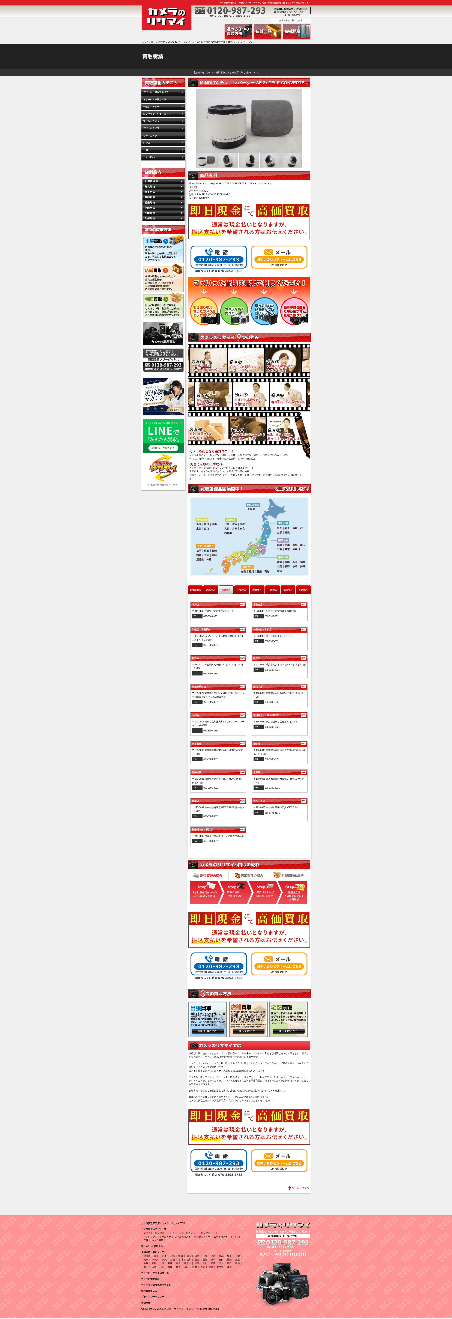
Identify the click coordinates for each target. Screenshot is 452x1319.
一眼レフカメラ (151, 106)
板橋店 (218, 801)
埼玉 (229, 1256)
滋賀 (146, 1263)
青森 (156, 1256)
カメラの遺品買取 (150, 1279)
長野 (205, 1259)
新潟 (164, 1259)
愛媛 (213, 1263)
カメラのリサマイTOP (153, 42)
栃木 (213, 1256)
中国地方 (272, 589)
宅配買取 (289, 875)
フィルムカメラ (151, 121)
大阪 (162, 1263)
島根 (237, 1263)
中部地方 (241, 589)
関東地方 (226, 589)
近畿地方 (257, 589)
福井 (188, 1259)
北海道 (147, 1256)
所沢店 (218, 658)
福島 (197, 1256)
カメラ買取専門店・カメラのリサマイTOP (163, 1223)
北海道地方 (195, 589)
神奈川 (155, 1259)
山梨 (197, 1259)
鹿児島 (220, 1267)
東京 (146, 1259)
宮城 (172, 1256)
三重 (237, 1259)
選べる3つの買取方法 (152, 1246)
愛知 (229, 1259)
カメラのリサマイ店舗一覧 (155, 1273)
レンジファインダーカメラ (157, 114)
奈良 (178, 1263)
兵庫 (170, 1263)
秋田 (180, 1256)
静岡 (221, 1259)
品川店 (218, 715)
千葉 (237, 1256)
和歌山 (187, 1263)
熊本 (194, 1267)
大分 (202, 1267)
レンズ (146, 142)
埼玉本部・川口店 (279, 629)
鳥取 (229, 1263)
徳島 (197, 1263)
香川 (205, 1263)
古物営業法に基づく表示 (290, 20)
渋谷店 (279, 743)
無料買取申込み (149, 1291)
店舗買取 (248, 875)
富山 (172, 1259)
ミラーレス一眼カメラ (154, 99)
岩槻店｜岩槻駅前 (218, 629)
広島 (154, 1267)
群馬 (221, 1256)
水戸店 (218, 604)
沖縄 (229, 1267)
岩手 (164, 1256)
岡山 (146, 1267)
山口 (162, 1267)
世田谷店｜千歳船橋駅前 (279, 715)
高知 (221, 1263)
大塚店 (279, 772)
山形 (188, 1256)
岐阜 (213, 1259)
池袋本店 (218, 772)
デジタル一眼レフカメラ (155, 92)
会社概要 (145, 1302)
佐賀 (178, 1267)
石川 (180, 1259)
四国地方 (288, 589)
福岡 (170, 1267)
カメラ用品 (149, 157)
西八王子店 (279, 801)
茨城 (205, 1256)
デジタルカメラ (151, 128)
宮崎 (211, 1267)
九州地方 (303, 589)
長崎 (186, 1267)
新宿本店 (279, 686)
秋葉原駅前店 (218, 686)
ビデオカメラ (150, 135)
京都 (154, 1263)
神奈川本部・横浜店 (218, 829)
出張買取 (208, 875)
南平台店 (218, 743)
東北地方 (210, 589)
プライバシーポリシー (152, 1296)
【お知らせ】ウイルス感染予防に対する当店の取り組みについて (226, 72)
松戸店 (279, 658)
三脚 (145, 150)
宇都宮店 (279, 604)
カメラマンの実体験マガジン (156, 1285)
